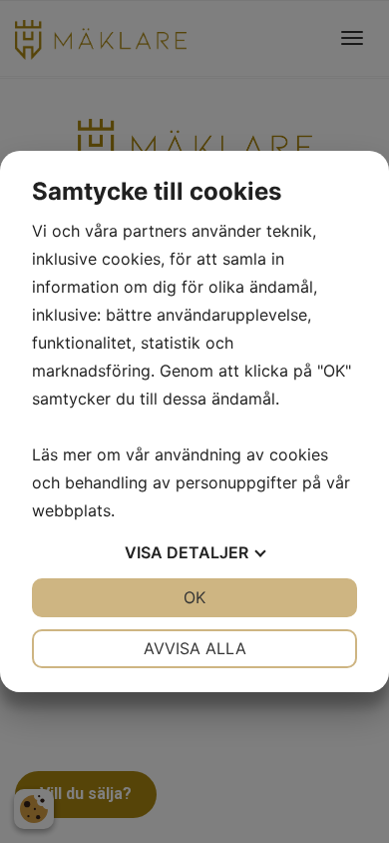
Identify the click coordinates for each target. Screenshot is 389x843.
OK (194, 597)
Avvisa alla (195, 648)
